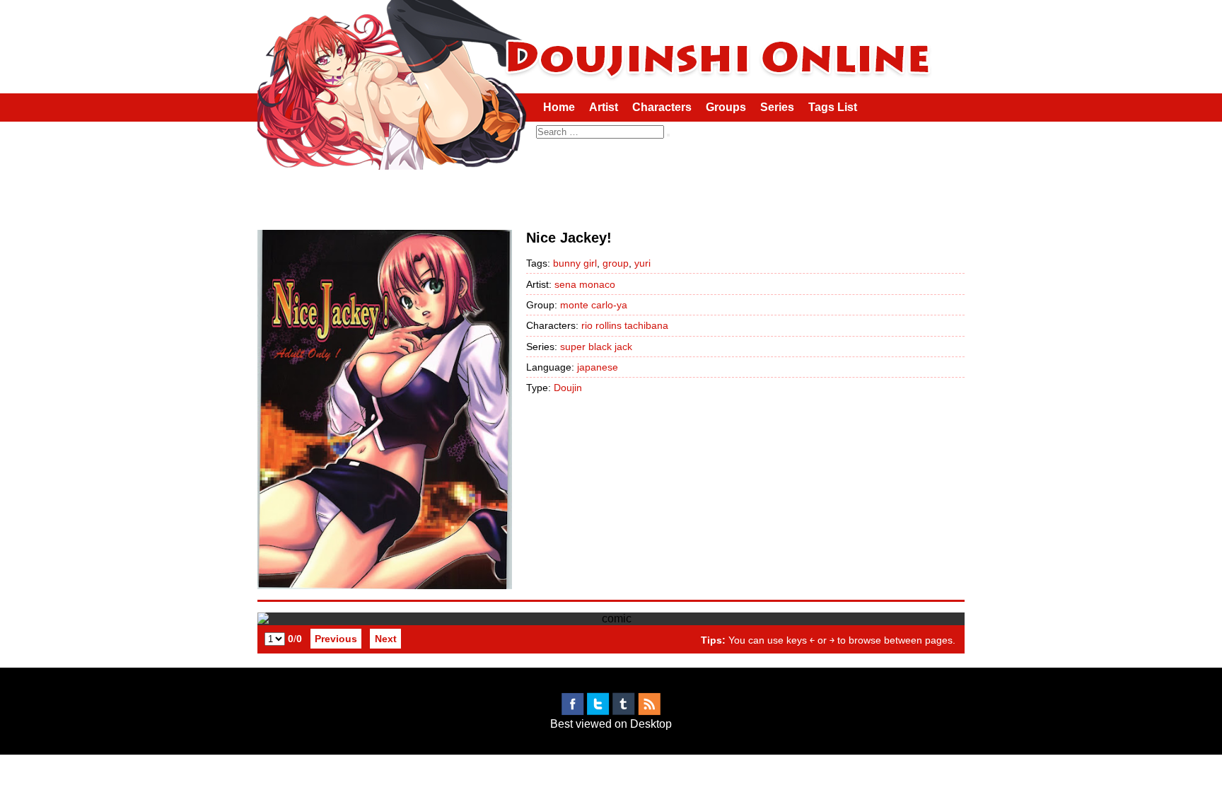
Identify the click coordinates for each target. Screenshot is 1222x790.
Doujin (568, 387)
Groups (726, 107)
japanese (597, 367)
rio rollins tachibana (624, 325)
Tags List (832, 107)
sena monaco (584, 284)
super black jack (596, 346)
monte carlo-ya (593, 304)
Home (559, 107)
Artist (603, 107)
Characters (662, 107)
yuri (642, 263)
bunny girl (575, 263)
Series (777, 107)
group (616, 263)
